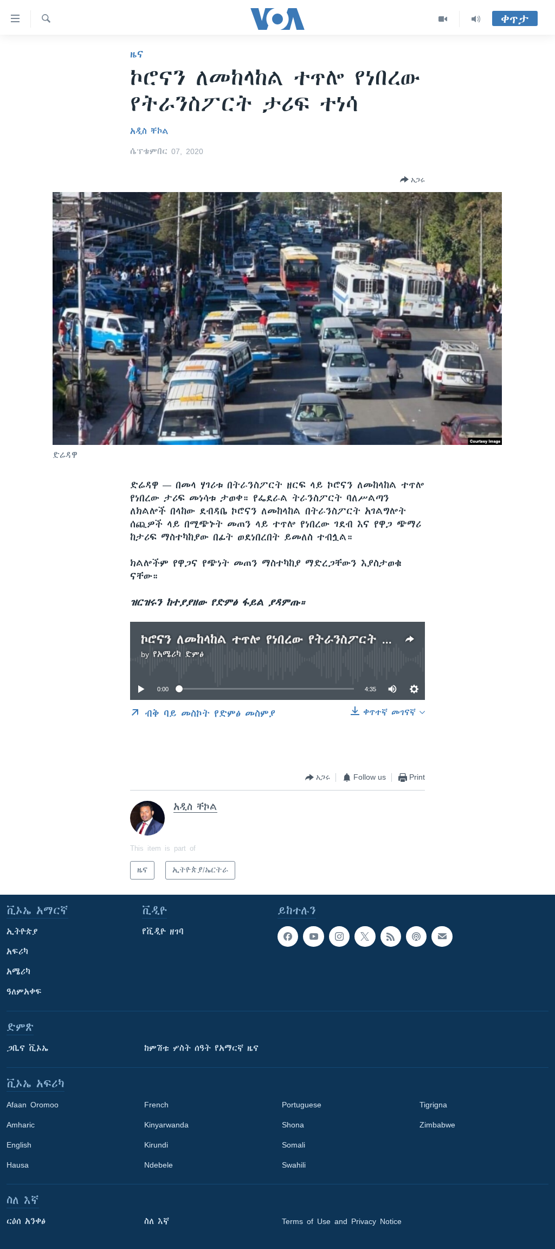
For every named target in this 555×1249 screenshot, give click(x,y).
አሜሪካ (18, 972)
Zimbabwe (437, 1125)
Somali (293, 1145)
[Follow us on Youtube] (313, 936)
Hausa (18, 1165)
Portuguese (301, 1105)
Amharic (21, 1125)
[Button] (412, 179)
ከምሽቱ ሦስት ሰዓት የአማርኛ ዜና (201, 1048)
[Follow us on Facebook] (288, 936)
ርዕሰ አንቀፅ (26, 1221)
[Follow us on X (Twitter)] (364, 936)
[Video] (443, 19)
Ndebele (158, 1165)
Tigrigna (433, 1105)
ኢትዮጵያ (22, 931)
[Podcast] (416, 936)
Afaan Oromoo (33, 1105)
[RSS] (390, 936)
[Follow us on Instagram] (339, 936)
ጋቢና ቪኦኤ (27, 1048)
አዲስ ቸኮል (149, 131)
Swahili (294, 1165)
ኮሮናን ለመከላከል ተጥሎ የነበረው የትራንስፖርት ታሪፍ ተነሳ (288, 639)
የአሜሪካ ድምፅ (178, 654)
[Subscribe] (441, 936)
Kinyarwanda (166, 1125)
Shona (293, 1125)
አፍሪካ (17, 952)
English (19, 1145)
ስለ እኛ (156, 1221)
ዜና (137, 54)
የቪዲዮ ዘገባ (163, 931)
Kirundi (156, 1145)
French (156, 1105)
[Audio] (476, 19)
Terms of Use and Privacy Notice (342, 1221)
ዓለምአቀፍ (24, 992)
